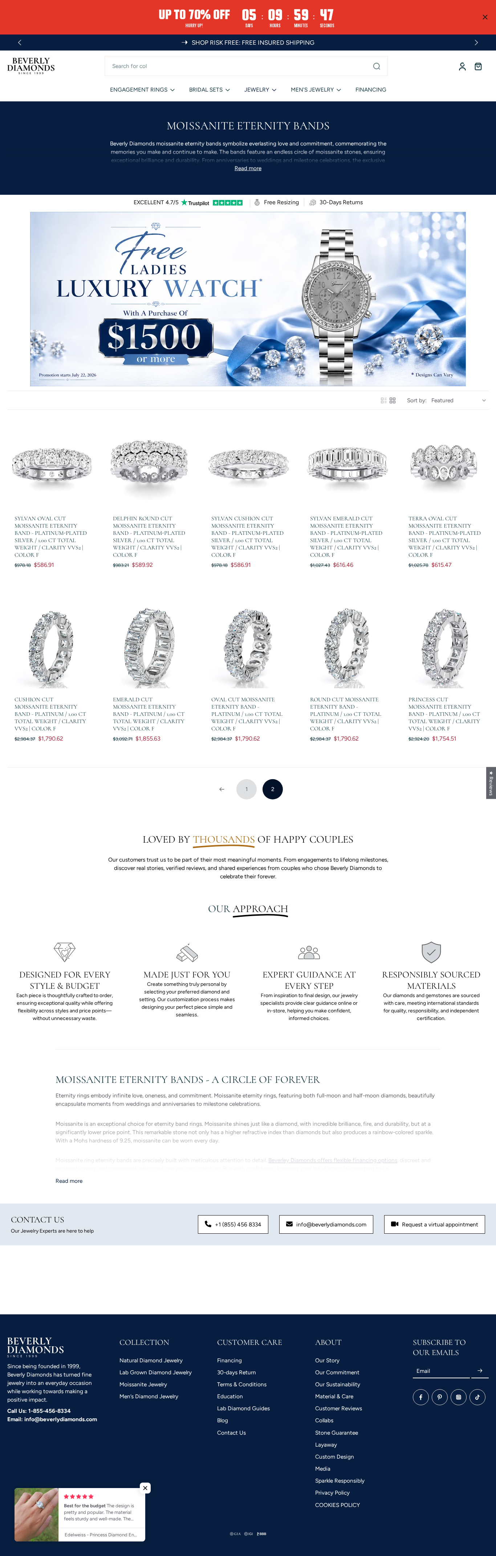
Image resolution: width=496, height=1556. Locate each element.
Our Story (327, 1360)
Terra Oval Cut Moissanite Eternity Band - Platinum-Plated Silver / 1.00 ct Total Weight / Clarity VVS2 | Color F (444, 537)
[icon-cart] (478, 66)
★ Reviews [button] (491, 783)
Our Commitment (337, 1372)
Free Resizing (281, 202)
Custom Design (334, 1456)
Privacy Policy (332, 1492)
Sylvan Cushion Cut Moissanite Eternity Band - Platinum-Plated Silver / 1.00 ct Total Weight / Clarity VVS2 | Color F (247, 537)
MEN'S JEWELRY (312, 89)
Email (423, 1370)
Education (230, 1396)
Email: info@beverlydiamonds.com (52, 1419)
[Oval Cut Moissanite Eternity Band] (248, 644)
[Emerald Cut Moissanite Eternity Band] (149, 644)
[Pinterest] (440, 1397)
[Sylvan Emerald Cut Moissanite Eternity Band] (346, 464)
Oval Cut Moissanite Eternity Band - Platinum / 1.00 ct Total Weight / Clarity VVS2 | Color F (246, 714)
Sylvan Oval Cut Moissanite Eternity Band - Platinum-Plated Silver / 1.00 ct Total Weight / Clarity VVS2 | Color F (51, 537)
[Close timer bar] (485, 17)
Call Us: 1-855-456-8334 (39, 1410)
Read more (248, 168)
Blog (222, 1420)
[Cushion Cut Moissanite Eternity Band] (51, 644)
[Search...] (376, 66)
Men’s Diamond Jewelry (148, 1396)
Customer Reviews (338, 1408)
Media (322, 1468)
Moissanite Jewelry (143, 1384)
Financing (229, 1360)
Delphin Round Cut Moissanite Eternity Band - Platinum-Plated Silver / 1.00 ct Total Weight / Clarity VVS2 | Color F (149, 537)
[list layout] (383, 400)
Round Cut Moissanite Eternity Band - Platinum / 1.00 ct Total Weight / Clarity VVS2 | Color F (345, 714)
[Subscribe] (480, 1370)
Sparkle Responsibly (340, 1480)
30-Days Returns (341, 202)
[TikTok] (477, 1397)
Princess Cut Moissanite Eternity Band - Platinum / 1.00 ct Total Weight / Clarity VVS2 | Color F (444, 714)
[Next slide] (476, 42)
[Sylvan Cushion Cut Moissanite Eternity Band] (248, 464)
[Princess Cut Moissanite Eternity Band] (445, 644)
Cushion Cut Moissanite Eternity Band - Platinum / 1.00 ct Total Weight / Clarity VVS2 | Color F (50, 714)
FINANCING (370, 89)
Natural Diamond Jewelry (151, 1360)
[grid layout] (392, 400)
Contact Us (231, 1432)
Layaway (326, 1444)
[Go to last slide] (19, 42)
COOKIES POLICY (337, 1504)
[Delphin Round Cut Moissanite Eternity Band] (149, 464)
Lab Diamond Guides (243, 1408)
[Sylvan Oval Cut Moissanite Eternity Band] (51, 464)
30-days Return (236, 1372)
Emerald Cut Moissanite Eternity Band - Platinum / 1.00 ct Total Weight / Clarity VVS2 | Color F (148, 714)
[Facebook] (421, 1397)
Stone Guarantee (336, 1432)
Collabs (324, 1420)
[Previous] (222, 789)
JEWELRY (256, 89)
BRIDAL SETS (206, 89)
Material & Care (334, 1396)
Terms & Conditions (242, 1384)
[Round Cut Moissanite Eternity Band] (346, 644)
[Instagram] (459, 1397)
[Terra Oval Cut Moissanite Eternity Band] (445, 464)
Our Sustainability (337, 1384)
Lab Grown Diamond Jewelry (155, 1372)
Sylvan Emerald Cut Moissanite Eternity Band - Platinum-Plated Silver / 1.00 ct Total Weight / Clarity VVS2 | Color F (346, 537)
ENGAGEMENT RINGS (138, 89)
